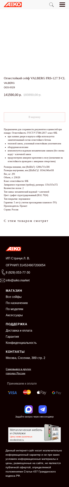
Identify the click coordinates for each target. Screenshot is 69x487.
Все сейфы (14, 296)
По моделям (14, 309)
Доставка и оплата (19, 330)
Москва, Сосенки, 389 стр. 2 (25, 358)
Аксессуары (14, 315)
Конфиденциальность (21, 342)
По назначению (17, 303)
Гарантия (12, 336)
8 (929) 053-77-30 (18, 272)
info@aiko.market (18, 280)
